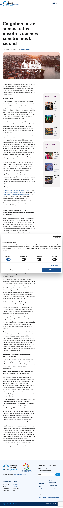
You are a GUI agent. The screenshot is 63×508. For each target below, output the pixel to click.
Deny (11, 269)
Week (6, 4)
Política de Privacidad (52, 481)
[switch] (24, 259)
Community (41, 483)
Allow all (51, 269)
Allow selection (31, 269)
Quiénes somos (42, 481)
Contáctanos (15, 4)
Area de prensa (42, 489)
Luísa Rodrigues (25, 49)
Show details (54, 265)
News (39, 486)
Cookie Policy (53, 485)
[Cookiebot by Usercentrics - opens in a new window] (54, 237)
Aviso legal (52, 488)
